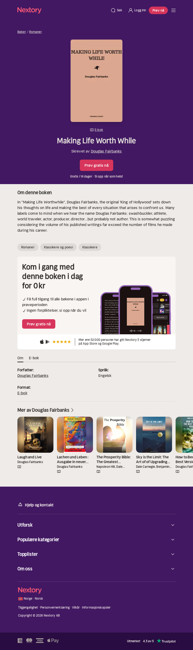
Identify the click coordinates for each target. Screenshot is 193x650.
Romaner (35, 32)
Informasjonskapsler (96, 608)
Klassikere (89, 247)
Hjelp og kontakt (39, 505)
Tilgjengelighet (28, 608)
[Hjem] (62, 10)
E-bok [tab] (34, 357)
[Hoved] (173, 10)
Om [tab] (20, 357)
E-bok (22, 393)
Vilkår (76, 608)
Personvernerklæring (55, 608)
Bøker (21, 32)
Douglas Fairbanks (106, 151)
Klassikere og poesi (58, 247)
